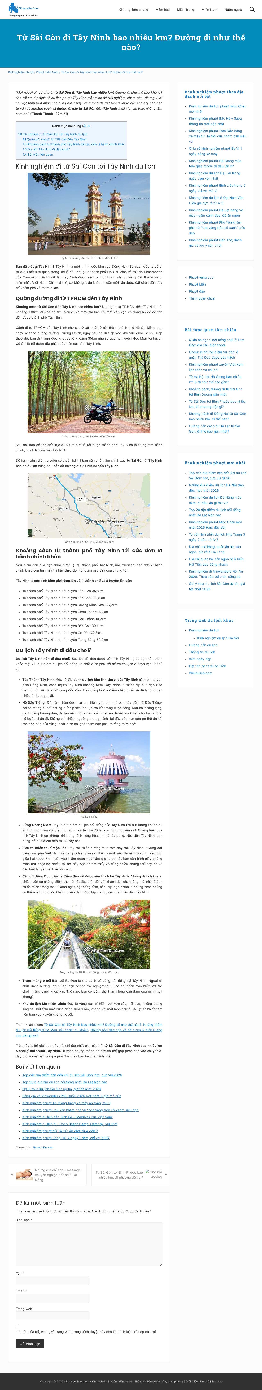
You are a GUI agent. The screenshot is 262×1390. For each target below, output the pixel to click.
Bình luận (24, 1220)
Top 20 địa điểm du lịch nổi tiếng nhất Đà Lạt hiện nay (64, 1082)
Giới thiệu (192, 1381)
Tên (20, 1273)
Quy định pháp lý (172, 1381)
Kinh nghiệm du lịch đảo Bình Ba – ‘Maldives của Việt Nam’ (67, 1117)
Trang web (24, 1309)
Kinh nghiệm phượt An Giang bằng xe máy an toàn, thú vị (66, 1103)
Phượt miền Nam (43, 1147)
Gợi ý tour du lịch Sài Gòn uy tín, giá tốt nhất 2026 (61, 1089)
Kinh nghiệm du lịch (204, 630)
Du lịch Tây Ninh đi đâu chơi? (46, 149)
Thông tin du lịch (202, 652)
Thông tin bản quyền (147, 1381)
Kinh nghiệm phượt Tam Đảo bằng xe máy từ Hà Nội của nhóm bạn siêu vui (217, 136)
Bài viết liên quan (38, 154)
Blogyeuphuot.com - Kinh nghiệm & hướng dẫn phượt (99, 1381)
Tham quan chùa (202, 298)
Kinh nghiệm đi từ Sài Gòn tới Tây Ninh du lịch (52, 134)
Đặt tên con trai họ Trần (207, 666)
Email (21, 1291)
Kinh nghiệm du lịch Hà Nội (218, 638)
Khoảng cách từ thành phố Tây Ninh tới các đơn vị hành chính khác (74, 144)
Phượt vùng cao (201, 277)
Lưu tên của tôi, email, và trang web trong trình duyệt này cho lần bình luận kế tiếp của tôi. (86, 1332)
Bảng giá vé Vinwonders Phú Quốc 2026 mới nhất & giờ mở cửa (71, 1096)
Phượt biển (197, 284)
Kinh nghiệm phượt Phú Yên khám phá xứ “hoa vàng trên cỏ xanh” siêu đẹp (80, 1110)
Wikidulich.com (200, 673)
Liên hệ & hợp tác (211, 1381)
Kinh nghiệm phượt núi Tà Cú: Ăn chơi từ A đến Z (60, 1131)
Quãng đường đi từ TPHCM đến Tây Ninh (55, 139)
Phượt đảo (197, 291)
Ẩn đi (86, 126)
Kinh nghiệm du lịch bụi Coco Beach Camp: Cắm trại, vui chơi (69, 1124)
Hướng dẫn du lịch (203, 645)
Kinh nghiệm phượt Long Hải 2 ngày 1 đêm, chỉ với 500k (66, 1138)
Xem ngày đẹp (200, 659)
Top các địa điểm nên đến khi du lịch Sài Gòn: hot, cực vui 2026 (72, 1075)
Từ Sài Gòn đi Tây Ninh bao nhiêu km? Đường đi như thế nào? (92, 1025)
